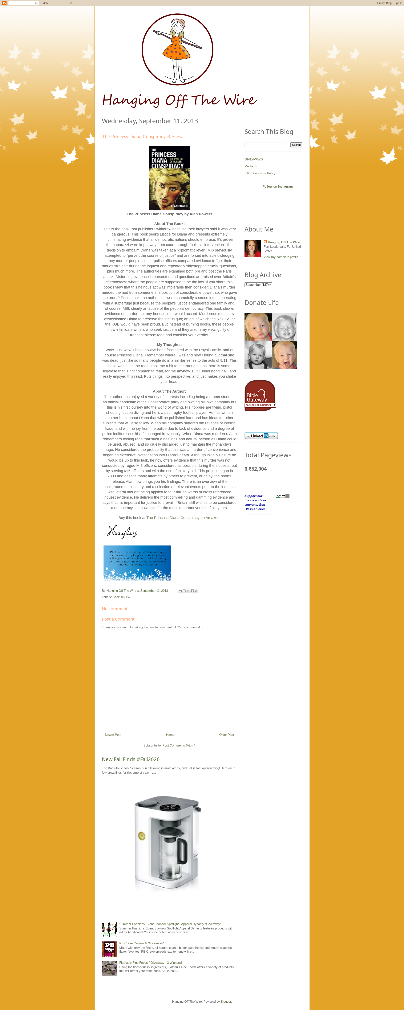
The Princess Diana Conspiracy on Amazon (182, 518)
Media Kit (251, 166)
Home (170, 734)
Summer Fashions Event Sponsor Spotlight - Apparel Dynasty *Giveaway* (170, 924)
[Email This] (180, 591)
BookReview (121, 597)
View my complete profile (281, 257)
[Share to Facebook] (192, 591)
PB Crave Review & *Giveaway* (141, 943)
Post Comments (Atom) (178, 745)
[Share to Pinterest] (196, 591)
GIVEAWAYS (254, 159)
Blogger (226, 1001)
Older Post (226, 734)
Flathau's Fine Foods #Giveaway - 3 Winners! (150, 962)
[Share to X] (188, 591)
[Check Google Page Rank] (282, 496)
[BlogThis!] (184, 591)
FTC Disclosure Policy (260, 173)
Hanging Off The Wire (284, 242)
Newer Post (113, 734)
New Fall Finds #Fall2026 (131, 759)
